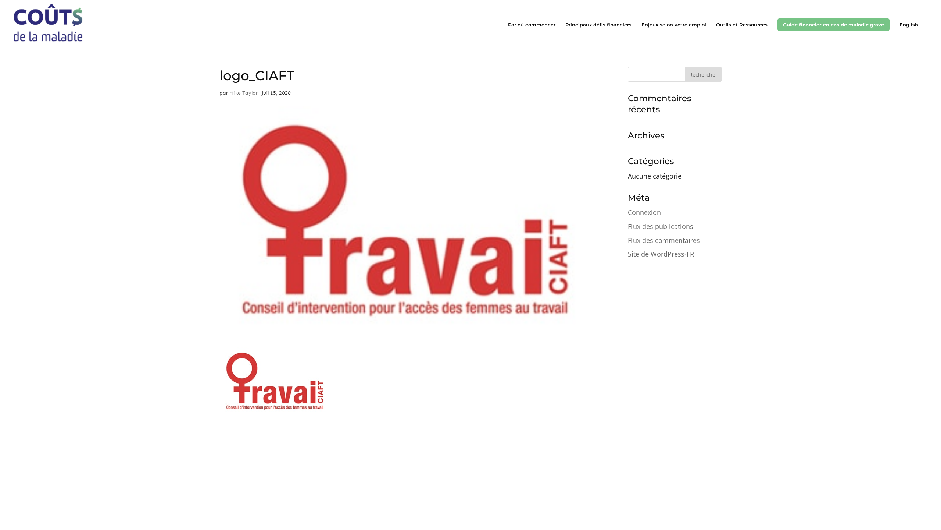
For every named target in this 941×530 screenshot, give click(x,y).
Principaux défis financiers (598, 25)
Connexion (644, 212)
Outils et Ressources (742, 25)
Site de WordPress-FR (661, 254)
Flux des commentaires (664, 240)
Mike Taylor (243, 93)
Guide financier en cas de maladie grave (833, 25)
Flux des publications (660, 226)
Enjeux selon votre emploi (673, 25)
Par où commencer (531, 25)
